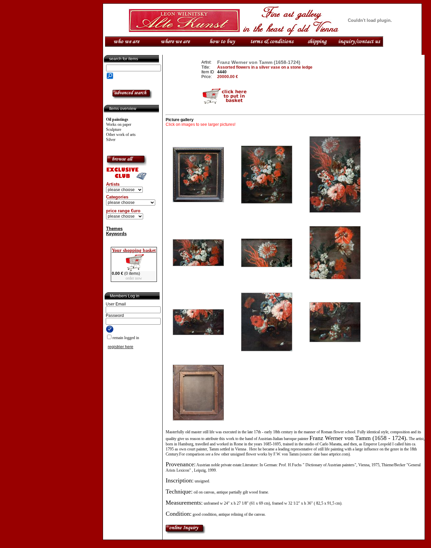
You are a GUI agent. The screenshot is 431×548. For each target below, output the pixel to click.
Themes (114, 228)
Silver (110, 139)
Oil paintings (117, 119)
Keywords (116, 233)
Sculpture (113, 129)
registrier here (120, 346)
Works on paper (118, 124)
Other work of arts (121, 134)
